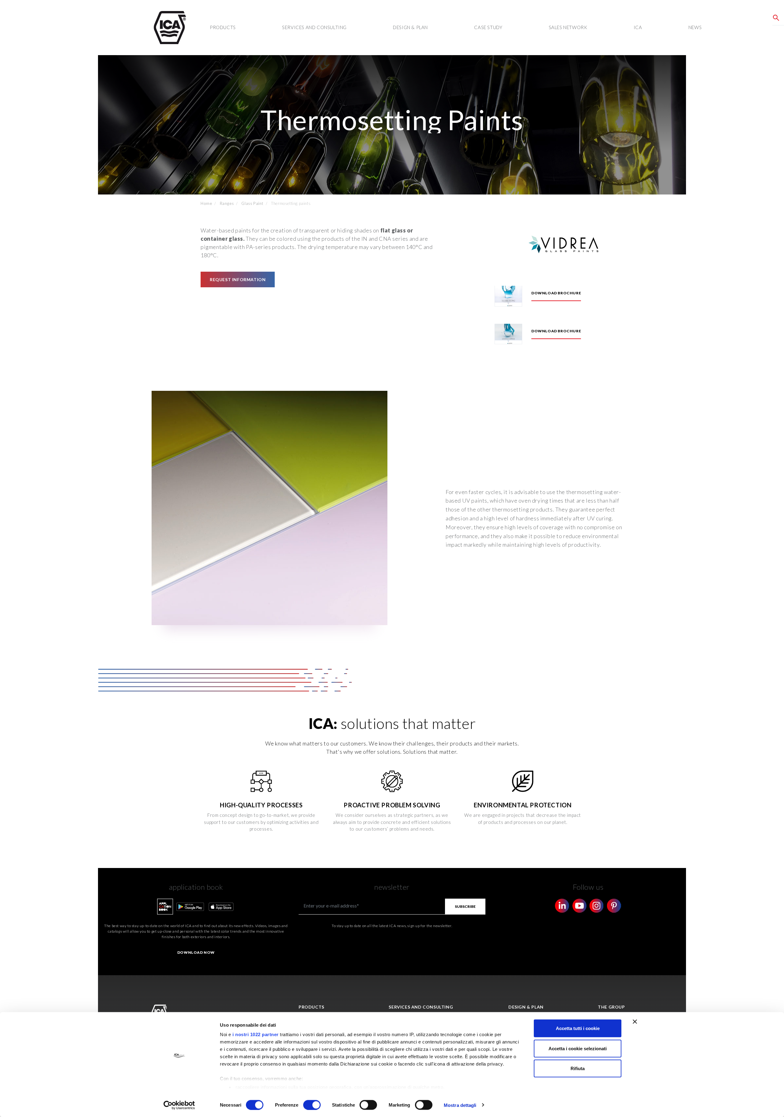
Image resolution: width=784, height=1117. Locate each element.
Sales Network (568, 27)
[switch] (312, 1105)
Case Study (488, 27)
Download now (196, 952)
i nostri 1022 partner (255, 1034)
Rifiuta (578, 1068)
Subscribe (465, 906)
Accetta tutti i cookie (578, 1028)
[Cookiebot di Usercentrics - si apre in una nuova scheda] (179, 1105)
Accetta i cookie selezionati (577, 1048)
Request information (238, 279)
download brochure (556, 293)
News (695, 27)
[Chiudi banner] (635, 1022)
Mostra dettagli (460, 1105)
